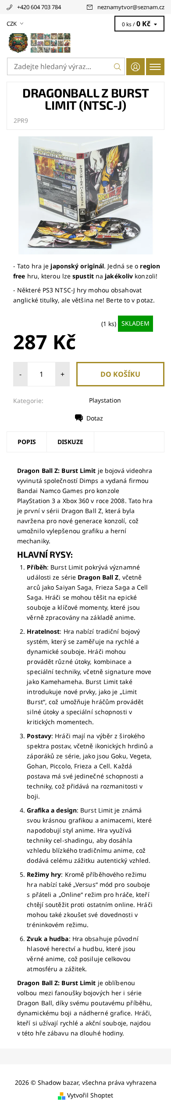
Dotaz (94, 418)
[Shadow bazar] (85, 42)
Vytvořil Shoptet (90, 1095)
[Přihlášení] (135, 66)
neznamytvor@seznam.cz (130, 7)
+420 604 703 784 (39, 7)
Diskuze (70, 442)
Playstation (105, 400)
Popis (27, 442)
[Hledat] (117, 66)
